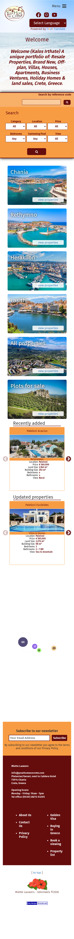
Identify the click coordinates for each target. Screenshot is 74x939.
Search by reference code (54, 94)
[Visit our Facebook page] (38, 14)
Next (68, 459)
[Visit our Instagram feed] (46, 14)
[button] (34, 646)
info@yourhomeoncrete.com (27, 772)
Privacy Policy (24, 835)
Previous (5, 459)
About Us (25, 815)
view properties (48, 199)
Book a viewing (55, 842)
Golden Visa (55, 816)
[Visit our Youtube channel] (54, 14)
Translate (59, 29)
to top (37, 872)
